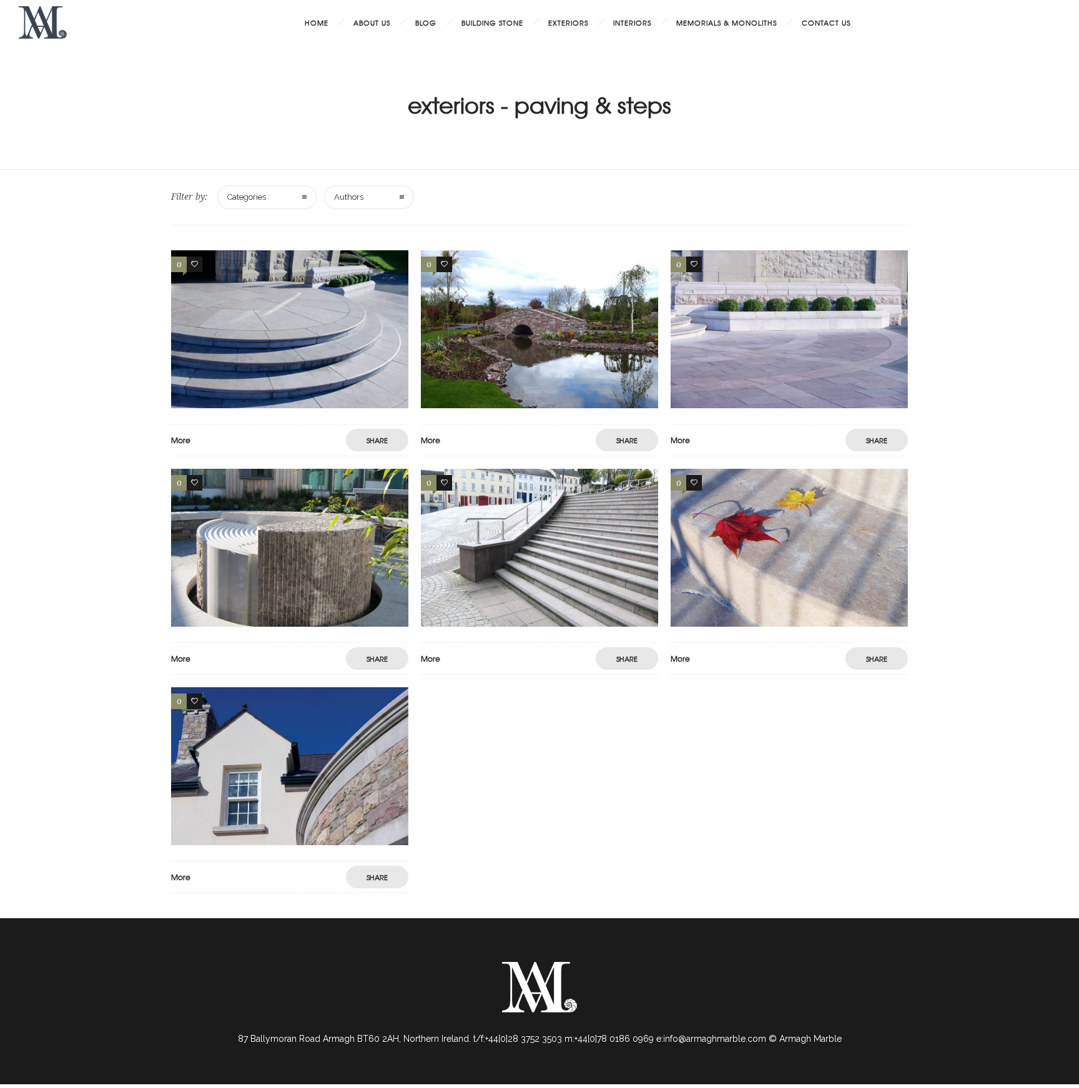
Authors (348, 197)
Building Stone (492, 22)
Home (316, 22)
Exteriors (568, 22)
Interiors (632, 22)
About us (371, 22)
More (180, 440)
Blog (425, 22)
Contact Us (826, 22)
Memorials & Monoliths (726, 22)
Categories (246, 197)
